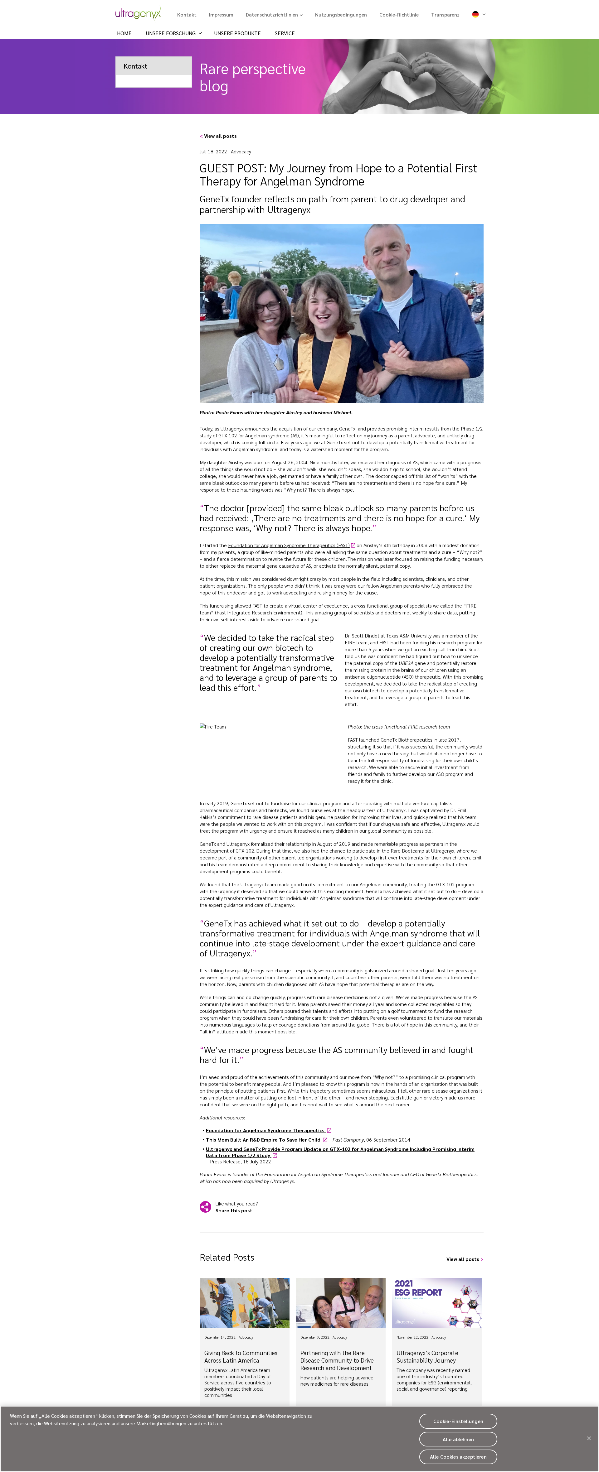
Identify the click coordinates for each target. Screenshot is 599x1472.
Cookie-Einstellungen (458, 1421)
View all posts (218, 136)
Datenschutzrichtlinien (272, 14)
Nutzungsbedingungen (341, 14)
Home (124, 33)
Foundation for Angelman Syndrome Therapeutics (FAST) (289, 545)
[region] (299, 1439)
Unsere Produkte (237, 33)
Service (285, 33)
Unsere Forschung (171, 33)
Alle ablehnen (458, 1439)
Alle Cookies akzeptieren (458, 1457)
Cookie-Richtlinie (399, 14)
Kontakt (187, 14)
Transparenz (445, 14)
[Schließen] (589, 1438)
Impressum (221, 14)
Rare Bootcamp (407, 850)
